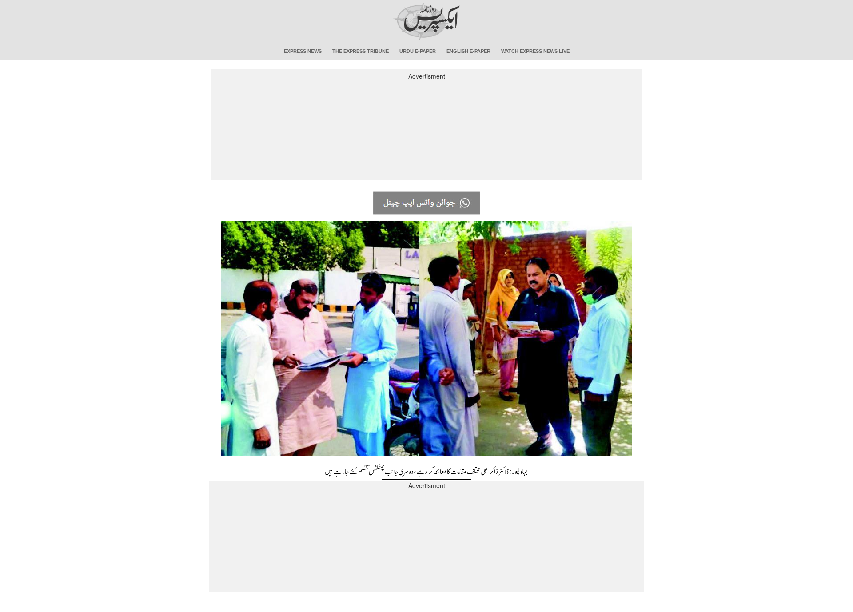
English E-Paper (468, 51)
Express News (303, 51)
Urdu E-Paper (417, 51)
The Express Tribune (360, 51)
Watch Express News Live (535, 51)
